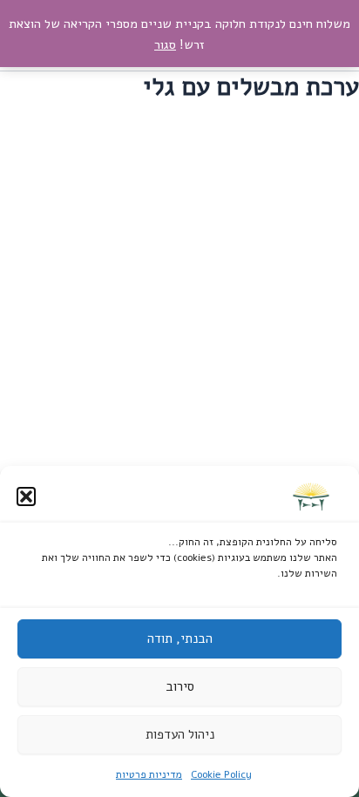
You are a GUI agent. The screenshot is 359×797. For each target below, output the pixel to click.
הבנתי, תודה (180, 638)
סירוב (180, 686)
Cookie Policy (221, 774)
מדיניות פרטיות (149, 774)
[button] (26, 496)
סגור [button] (165, 44)
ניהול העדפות (180, 734)
